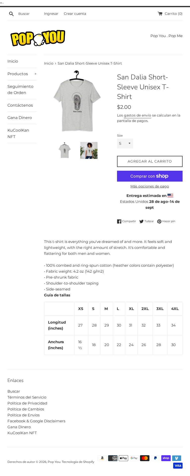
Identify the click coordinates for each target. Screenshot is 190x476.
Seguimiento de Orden (20, 89)
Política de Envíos (23, 415)
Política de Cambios (25, 409)
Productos (22, 73)
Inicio (12, 61)
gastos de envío (137, 115)
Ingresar (51, 14)
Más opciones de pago (149, 186)
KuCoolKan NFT (18, 133)
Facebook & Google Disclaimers (36, 421)
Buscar (13, 391)
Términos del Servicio (26, 397)
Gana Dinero (19, 117)
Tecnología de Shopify (78, 462)
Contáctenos (20, 105)
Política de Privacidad (27, 403)
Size (120, 135)
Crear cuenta (75, 14)
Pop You (54, 462)
